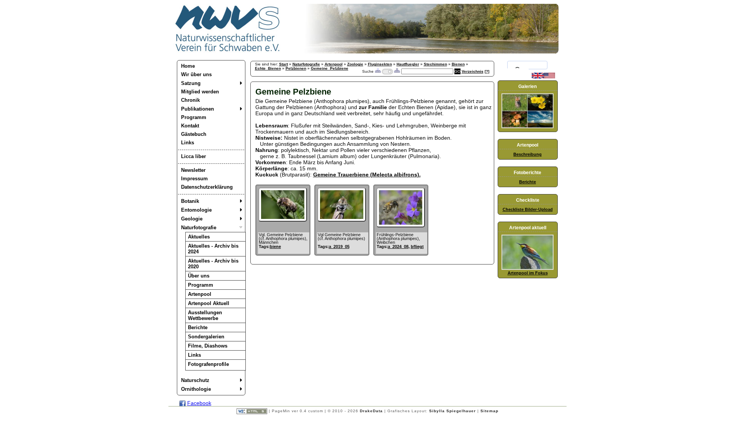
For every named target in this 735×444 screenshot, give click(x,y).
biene (275, 246)
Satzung (191, 83)
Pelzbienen (296, 68)
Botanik (190, 201)
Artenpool (199, 294)
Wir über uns (196, 74)
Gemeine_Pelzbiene (329, 68)
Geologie (192, 219)
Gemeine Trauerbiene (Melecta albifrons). (367, 174)
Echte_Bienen (268, 68)
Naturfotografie (198, 227)
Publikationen (197, 109)
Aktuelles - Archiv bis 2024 (213, 249)
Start (283, 64)
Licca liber (193, 156)
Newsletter (193, 170)
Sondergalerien (206, 337)
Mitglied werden (200, 92)
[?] (487, 71)
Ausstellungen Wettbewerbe (205, 315)
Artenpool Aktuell (208, 303)
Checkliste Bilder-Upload (528, 209)
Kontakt (190, 126)
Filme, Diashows (207, 346)
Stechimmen (435, 64)
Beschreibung (527, 154)
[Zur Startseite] (228, 52)
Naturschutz (195, 380)
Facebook (199, 403)
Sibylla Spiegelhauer (452, 411)
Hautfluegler (408, 64)
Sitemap (489, 411)
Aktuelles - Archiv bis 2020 (213, 263)
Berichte (197, 327)
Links (187, 142)
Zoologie (355, 64)
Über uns (198, 276)
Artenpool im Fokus (528, 273)
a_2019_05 (339, 246)
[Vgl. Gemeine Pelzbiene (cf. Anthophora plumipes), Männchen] (282, 220)
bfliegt (417, 246)
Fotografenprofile (208, 364)
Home (188, 66)
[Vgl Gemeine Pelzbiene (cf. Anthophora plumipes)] (341, 220)
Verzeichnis (472, 71)
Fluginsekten (380, 64)
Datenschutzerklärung (207, 187)
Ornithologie (196, 389)
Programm (193, 117)
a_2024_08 (398, 246)
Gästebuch (193, 134)
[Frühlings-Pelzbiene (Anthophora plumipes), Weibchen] (400, 225)
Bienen (458, 64)
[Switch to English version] (543, 77)
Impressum (194, 178)
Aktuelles (199, 237)
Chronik (190, 100)
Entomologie (196, 210)
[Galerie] (527, 126)
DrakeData (371, 411)
